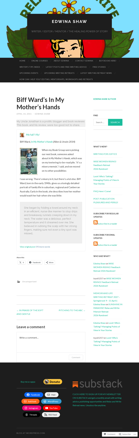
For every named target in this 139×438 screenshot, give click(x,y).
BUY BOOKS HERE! (107, 61)
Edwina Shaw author (104, 99)
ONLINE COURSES (39, 61)
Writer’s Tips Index (30, 67)
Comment (76, 357)
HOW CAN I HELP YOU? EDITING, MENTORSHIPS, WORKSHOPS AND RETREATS (56, 79)
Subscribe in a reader (107, 223)
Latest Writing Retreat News (96, 73)
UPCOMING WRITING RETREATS (59, 73)
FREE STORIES (99, 67)
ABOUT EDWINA (61, 61)
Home (22, 61)
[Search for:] (108, 122)
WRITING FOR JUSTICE (105, 154)
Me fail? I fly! (33, 134)
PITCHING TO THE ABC (72, 310)
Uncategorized (29, 281)
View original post (27, 247)
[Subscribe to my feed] (95, 223)
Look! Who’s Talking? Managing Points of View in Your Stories (106, 180)
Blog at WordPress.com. (31, 433)
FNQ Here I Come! (102, 191)
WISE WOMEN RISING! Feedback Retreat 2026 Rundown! (104, 165)
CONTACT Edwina (84, 61)
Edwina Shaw (69, 21)
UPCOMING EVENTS (29, 73)
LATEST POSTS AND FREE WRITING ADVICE (66, 67)
